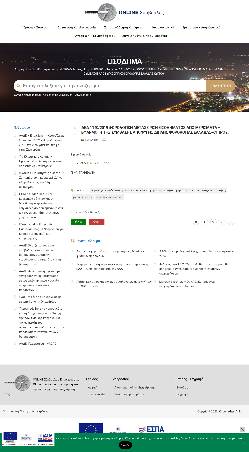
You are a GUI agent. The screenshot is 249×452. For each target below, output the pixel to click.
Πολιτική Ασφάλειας (15, 411)
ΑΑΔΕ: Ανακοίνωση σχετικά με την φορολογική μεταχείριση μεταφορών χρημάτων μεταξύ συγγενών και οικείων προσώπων (39, 280)
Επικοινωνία (96, 394)
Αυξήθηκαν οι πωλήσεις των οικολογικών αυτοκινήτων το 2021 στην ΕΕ (114, 284)
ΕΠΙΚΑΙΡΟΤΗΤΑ (100, 69)
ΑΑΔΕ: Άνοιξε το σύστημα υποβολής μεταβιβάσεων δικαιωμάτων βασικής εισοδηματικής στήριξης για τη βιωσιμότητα (40, 255)
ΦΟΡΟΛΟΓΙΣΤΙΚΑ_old (73, 69)
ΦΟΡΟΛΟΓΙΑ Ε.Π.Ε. (83, 197)
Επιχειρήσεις (83, 94)
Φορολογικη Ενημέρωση (58, 94)
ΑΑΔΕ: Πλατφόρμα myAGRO (38, 343)
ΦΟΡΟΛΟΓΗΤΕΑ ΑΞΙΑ (161, 190)
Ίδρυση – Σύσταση (36, 27)
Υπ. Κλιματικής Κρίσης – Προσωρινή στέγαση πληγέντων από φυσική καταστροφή (40, 161)
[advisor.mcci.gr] (231, 222)
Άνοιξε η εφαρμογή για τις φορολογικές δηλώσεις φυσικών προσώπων (111, 254)
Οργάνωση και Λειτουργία (77, 27)
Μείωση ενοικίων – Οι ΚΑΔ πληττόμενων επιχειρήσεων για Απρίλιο (187, 284)
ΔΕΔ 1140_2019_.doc (94, 163)
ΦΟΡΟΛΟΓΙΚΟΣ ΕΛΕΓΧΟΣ (109, 197)
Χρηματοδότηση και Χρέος (124, 27)
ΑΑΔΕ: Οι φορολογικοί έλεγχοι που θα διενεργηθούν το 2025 (197, 254)
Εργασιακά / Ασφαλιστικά (201, 27)
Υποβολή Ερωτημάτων (129, 394)
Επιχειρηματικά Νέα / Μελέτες (144, 36)
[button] (242, 429)
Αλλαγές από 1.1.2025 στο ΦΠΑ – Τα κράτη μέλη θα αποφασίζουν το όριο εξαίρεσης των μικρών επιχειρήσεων (194, 268)
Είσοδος (182, 387)
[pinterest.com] (213, 222)
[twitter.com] (196, 222)
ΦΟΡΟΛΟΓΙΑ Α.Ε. (185, 190)
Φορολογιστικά (163, 27)
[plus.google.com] (222, 222)
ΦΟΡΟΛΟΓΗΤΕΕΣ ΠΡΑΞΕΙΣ (211, 190)
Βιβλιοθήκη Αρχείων (42, 69)
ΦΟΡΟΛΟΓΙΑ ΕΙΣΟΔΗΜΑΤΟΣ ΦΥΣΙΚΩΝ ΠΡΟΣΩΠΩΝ (119, 190)
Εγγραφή (182, 394)
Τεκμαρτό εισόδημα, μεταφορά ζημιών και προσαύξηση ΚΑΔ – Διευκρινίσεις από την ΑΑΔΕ (113, 266)
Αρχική (19, 69)
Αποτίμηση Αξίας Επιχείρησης (134, 387)
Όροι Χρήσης (40, 411)
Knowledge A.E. (230, 411)
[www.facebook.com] (204, 222)
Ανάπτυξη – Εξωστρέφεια (94, 36)
